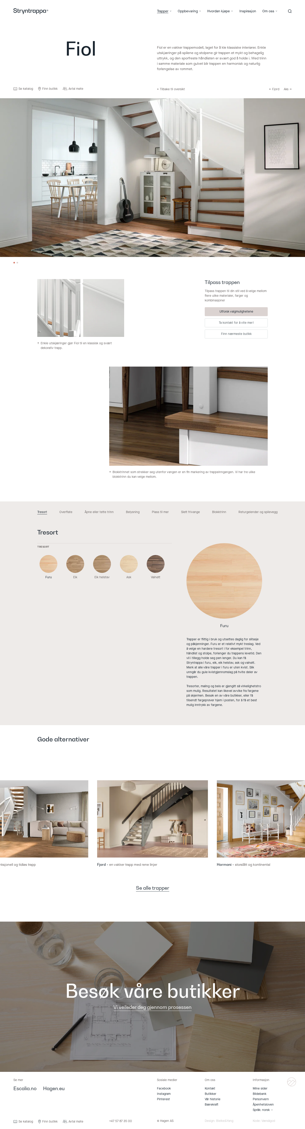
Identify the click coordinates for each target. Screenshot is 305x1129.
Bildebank (259, 1094)
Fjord (274, 89)
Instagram (164, 1094)
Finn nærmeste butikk (236, 334)
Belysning (133, 512)
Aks (288, 89)
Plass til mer (160, 512)
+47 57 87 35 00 (120, 1121)
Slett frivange (190, 512)
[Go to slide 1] (14, 262)
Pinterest (163, 1099)
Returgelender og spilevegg (258, 512)
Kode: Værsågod (264, 1121)
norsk (266, 1110)
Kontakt (210, 1088)
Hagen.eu (54, 1088)
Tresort (42, 512)
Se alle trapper (152, 888)
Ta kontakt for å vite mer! (236, 323)
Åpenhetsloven (263, 1104)
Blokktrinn (219, 512)
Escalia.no (25, 1088)
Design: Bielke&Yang (219, 1121)
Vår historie (212, 1099)
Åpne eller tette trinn (99, 512)
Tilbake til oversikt (171, 89)
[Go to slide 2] (17, 262)
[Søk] (290, 11)
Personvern (261, 1099)
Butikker (210, 1094)
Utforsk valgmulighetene (236, 311)
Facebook (164, 1088)
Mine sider (260, 1088)
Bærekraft (211, 1104)
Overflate (65, 512)
